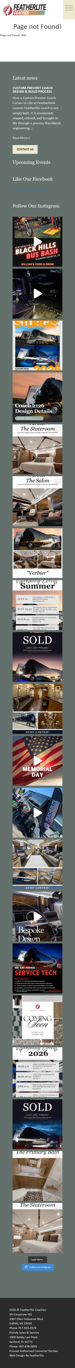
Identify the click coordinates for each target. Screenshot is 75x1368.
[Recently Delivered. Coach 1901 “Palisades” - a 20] (37, 657)
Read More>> (21, 138)
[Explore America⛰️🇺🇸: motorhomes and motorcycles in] (37, 294)
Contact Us (25, 149)
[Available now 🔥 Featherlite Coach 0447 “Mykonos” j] (37, 864)
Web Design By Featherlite (26, 1355)
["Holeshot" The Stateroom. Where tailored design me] (37, 1228)
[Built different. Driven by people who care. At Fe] (37, 968)
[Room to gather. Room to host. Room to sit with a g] (37, 501)
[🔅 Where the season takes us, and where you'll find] (37, 605)
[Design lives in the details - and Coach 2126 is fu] (37, 397)
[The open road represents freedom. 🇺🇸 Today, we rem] (37, 761)
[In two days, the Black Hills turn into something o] (37, 345)
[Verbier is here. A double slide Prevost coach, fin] (37, 553)
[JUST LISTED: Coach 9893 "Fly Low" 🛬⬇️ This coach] (37, 709)
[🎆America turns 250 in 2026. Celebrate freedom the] (37, 1020)
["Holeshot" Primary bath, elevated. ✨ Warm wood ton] (37, 1176)
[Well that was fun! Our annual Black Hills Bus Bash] (37, 242)
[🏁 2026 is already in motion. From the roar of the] (37, 1072)
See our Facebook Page (29, 190)
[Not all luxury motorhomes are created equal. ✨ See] (37, 916)
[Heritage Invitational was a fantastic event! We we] (37, 813)
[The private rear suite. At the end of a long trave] (37, 449)
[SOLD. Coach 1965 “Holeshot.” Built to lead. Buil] (37, 1124)
